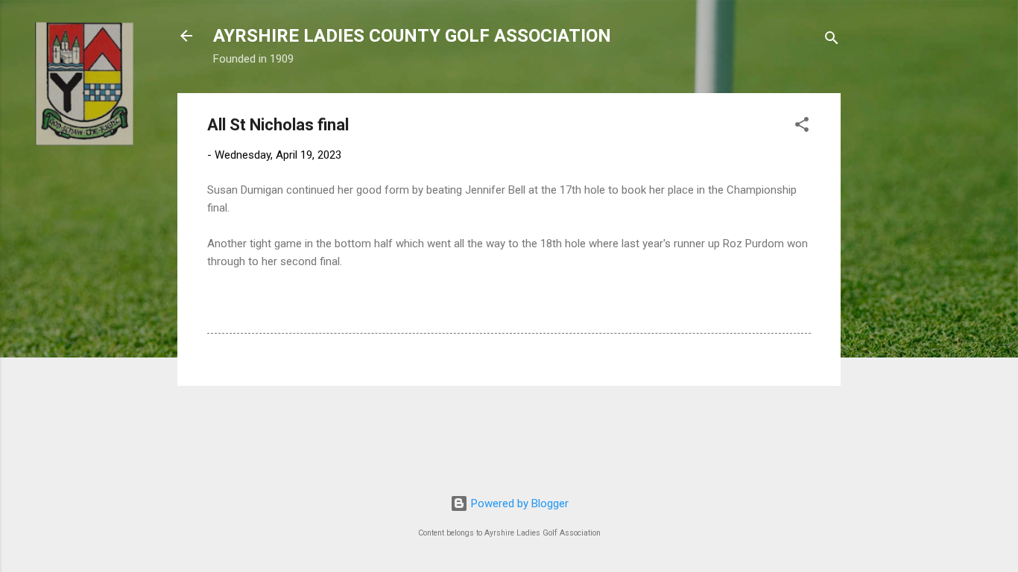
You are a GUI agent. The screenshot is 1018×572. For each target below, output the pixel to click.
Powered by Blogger (518, 503)
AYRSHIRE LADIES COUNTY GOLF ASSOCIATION (412, 35)
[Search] (832, 40)
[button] (802, 127)
